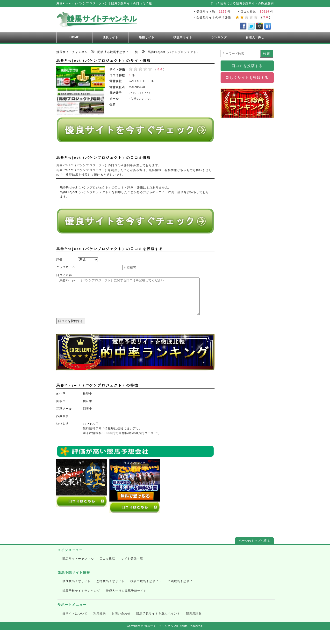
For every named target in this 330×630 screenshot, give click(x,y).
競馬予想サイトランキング (81, 590)
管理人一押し (255, 37)
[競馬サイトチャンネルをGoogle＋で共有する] (259, 27)
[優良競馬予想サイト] (135, 140)
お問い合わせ (121, 613)
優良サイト (110, 37)
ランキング (219, 37)
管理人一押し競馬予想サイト (126, 590)
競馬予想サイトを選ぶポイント (158, 613)
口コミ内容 (64, 275)
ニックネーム (65, 267)
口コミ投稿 (107, 558)
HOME (74, 37)
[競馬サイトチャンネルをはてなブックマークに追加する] (267, 27)
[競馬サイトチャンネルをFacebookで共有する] (243, 27)
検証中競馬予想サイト (146, 581)
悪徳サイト (147, 37)
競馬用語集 (194, 613)
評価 (59, 259)
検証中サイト (182, 37)
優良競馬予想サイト (76, 581)
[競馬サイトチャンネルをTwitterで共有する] (251, 27)
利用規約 (99, 613)
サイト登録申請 (132, 558)
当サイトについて (74, 613)
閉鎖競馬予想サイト (182, 581)
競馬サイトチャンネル (78, 558)
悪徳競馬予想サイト (110, 581)
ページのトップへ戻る (254, 540)
